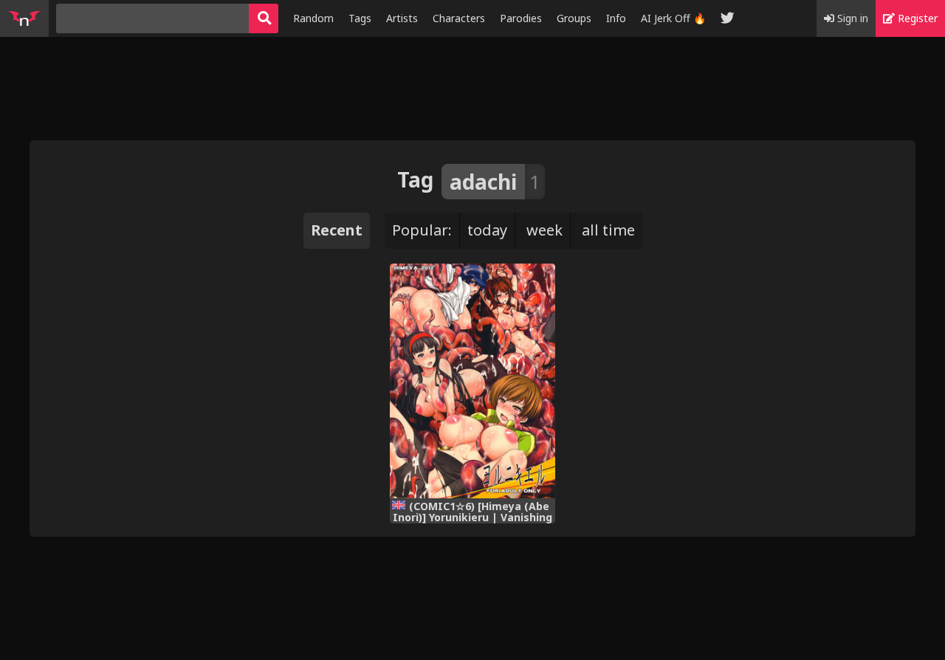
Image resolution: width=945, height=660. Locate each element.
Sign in (851, 18)
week (544, 230)
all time (608, 230)
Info (616, 18)
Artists (402, 18)
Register (916, 18)
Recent (336, 230)
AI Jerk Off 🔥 (673, 18)
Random (313, 18)
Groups (574, 18)
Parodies (521, 18)
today (487, 230)
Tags (359, 18)
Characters (459, 18)
